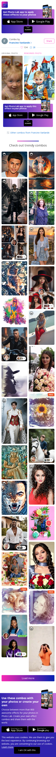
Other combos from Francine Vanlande (29, 132)
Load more (28, 678)
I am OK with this (27, 750)
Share (49, 40)
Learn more (7, 747)
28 (34, 47)
